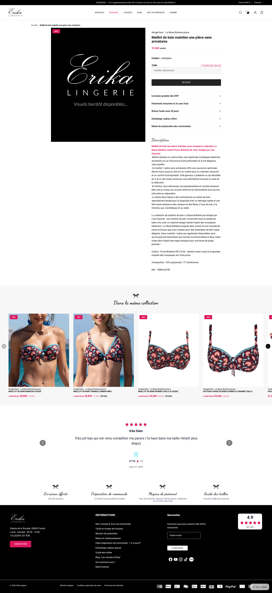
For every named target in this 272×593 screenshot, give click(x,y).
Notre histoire (102, 566)
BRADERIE (113, 12)
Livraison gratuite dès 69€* (165, 96)
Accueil (34, 25)
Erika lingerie (21, 585)
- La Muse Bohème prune (176, 32)
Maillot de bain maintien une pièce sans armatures (60, 25)
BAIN (139, 12)
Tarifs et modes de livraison (109, 528)
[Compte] (255, 12)
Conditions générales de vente (89, 585)
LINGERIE (128, 12)
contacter (20, 544)
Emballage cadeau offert (164, 118)
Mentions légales (67, 585)
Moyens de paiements (106, 533)
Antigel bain (157, 32)
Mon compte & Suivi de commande (112, 524)
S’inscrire (177, 548)
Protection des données (113, 585)
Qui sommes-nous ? (105, 562)
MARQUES (99, 12)
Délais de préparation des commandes (171, 126)
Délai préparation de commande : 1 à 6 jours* (118, 543)
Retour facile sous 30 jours (165, 111)
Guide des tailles (212, 65)
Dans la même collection (136, 303)
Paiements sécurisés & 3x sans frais (170, 103)
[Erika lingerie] (15, 12)
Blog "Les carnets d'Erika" (108, 557)
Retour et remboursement (108, 538)
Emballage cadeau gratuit (108, 547)
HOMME (173, 12)
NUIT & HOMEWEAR (155, 12)
